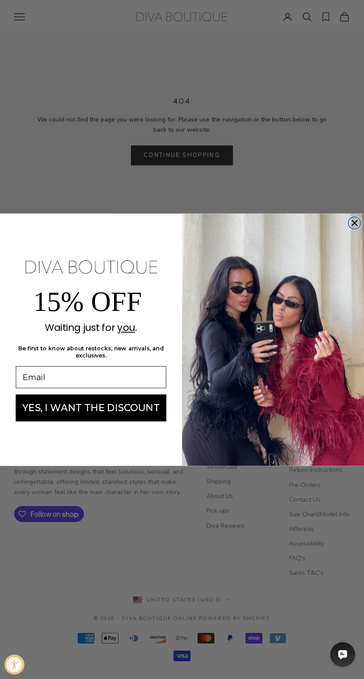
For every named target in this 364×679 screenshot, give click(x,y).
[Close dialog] (354, 222)
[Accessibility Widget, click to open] (14, 665)
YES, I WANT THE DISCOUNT (91, 407)
